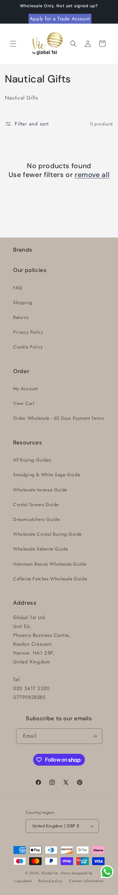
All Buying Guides (32, 460)
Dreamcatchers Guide (36, 519)
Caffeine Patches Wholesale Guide (50, 578)
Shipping (22, 302)
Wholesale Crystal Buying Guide (47, 534)
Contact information (86, 881)
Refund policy (50, 881)
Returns (21, 317)
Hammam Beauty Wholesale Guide (49, 564)
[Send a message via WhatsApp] (107, 872)
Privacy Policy (28, 332)
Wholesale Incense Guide (40, 489)
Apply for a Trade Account (60, 18)
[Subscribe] (95, 736)
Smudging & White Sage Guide (46, 474)
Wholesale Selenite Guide (40, 549)
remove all (92, 174)
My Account (25, 388)
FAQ (17, 287)
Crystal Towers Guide (36, 504)
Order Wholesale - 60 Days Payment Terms (58, 418)
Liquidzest (23, 881)
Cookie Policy (28, 347)
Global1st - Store (55, 873)
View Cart (23, 403)
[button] (13, 43)
